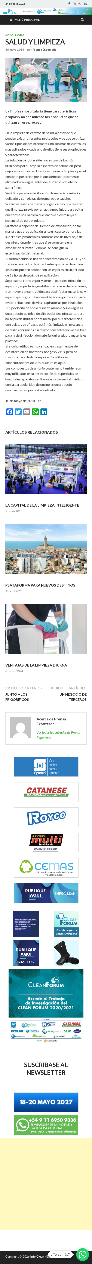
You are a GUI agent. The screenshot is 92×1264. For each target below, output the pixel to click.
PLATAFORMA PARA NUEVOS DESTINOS (40, 585)
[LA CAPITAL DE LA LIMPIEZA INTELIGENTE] (46, 471)
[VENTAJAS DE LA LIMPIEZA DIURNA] (46, 631)
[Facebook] (69, 4)
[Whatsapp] (79, 4)
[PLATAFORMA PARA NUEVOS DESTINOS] (46, 551)
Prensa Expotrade (44, 49)
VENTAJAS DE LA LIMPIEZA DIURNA (36, 665)
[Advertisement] (46, 1184)
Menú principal (27, 19)
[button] (82, 1254)
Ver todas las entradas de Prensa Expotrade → (58, 734)
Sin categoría (14, 35)
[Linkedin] (85, 4)
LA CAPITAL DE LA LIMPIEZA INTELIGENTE (42, 505)
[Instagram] (74, 4)
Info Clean (37, 1256)
